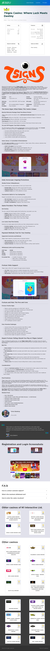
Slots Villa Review (9, 395)
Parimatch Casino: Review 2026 (12, 398)
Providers (45, 2)
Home (5, 20)
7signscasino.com (13, 98)
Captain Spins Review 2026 (11, 404)
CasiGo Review (8, 401)
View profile (13, 415)
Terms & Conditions (43, 648)
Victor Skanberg (13, 435)
